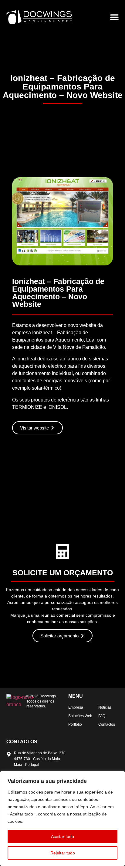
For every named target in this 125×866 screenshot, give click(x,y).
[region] (62, 818)
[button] (114, 17)
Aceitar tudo (62, 836)
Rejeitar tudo (62, 852)
